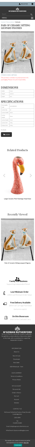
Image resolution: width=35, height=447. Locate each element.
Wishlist (16, 403)
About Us (16, 352)
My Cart (16, 396)
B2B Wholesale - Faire (16, 366)
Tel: (17, 421)
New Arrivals (16, 356)
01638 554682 (17, 423)
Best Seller (16, 362)
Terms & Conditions (16, 376)
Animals (17, 22)
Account (16, 399)
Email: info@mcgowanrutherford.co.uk (17, 426)
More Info (26, 442)
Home (3, 22)
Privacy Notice (16, 379)
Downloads (16, 359)
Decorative (10, 22)
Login (7, 134)
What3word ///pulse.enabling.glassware (17, 430)
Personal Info (17, 389)
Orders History (16, 392)
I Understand (17, 445)
